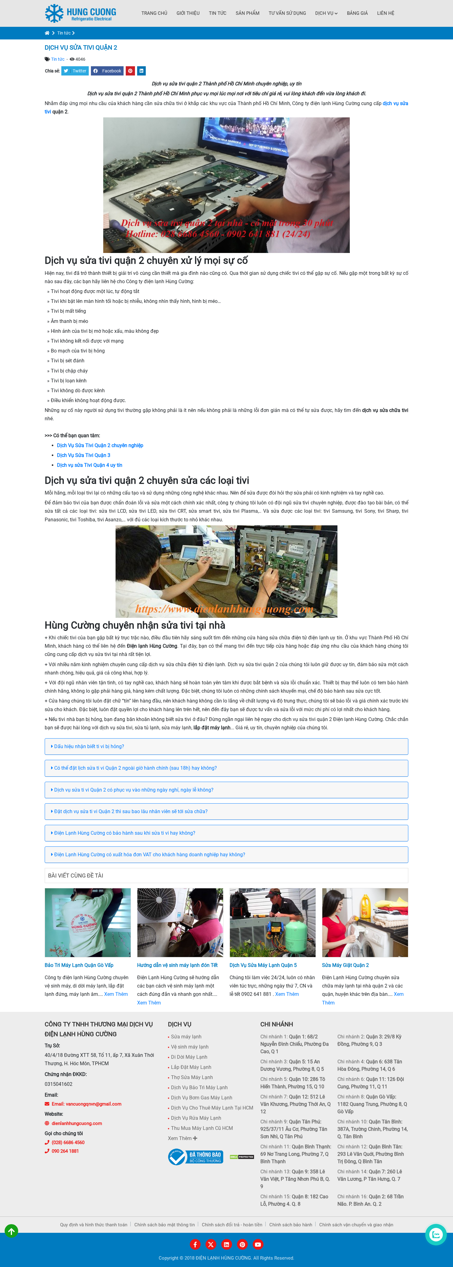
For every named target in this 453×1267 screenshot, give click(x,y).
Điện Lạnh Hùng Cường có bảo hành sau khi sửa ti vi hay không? (124, 833)
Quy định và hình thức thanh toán (93, 1225)
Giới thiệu (188, 13)
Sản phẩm (247, 13)
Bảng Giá (357, 13)
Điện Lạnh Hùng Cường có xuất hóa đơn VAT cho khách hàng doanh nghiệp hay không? (149, 855)
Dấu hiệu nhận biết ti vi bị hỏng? (88, 746)
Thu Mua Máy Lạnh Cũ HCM (202, 1128)
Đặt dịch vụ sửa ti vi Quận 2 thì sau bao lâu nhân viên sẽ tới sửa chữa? (130, 811)
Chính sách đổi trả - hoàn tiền (232, 1225)
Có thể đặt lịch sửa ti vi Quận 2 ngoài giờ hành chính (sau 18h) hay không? (135, 768)
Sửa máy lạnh (186, 1037)
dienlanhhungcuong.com (77, 1123)
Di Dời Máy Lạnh (189, 1057)
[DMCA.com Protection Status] (242, 1157)
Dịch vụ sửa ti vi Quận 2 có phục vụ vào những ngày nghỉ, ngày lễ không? (133, 790)
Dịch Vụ (324, 13)
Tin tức (217, 13)
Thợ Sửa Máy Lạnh (192, 1077)
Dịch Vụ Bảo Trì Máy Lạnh (199, 1087)
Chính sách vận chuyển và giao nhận (356, 1225)
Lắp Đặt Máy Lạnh (191, 1067)
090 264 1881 (65, 1151)
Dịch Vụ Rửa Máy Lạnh (196, 1118)
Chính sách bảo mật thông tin (164, 1225)
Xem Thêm (116, 994)
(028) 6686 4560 (68, 1142)
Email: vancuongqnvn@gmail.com (86, 1104)
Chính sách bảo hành (290, 1225)
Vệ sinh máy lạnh (190, 1047)
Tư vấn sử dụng (287, 13)
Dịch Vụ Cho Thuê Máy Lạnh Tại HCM (212, 1108)
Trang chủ (154, 13)
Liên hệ (385, 13)
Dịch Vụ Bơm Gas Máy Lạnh (201, 1098)
